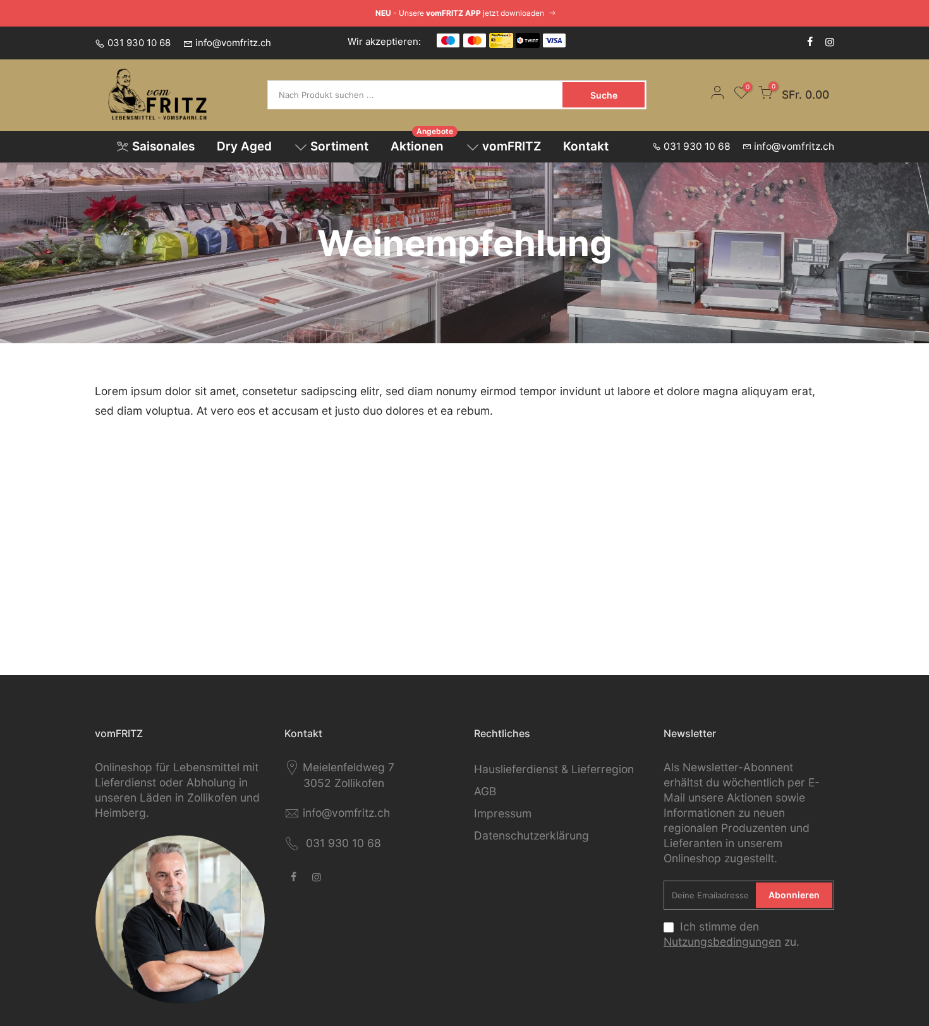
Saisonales (163, 146)
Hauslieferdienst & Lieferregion (554, 769)
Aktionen (422, 142)
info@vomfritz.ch (233, 43)
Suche (603, 95)
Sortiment (339, 146)
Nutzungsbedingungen (722, 941)
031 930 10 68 (139, 43)
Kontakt (586, 146)
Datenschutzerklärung (531, 835)
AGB (485, 791)
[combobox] (416, 94)
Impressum (502, 813)
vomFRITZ (511, 146)
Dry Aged (244, 146)
